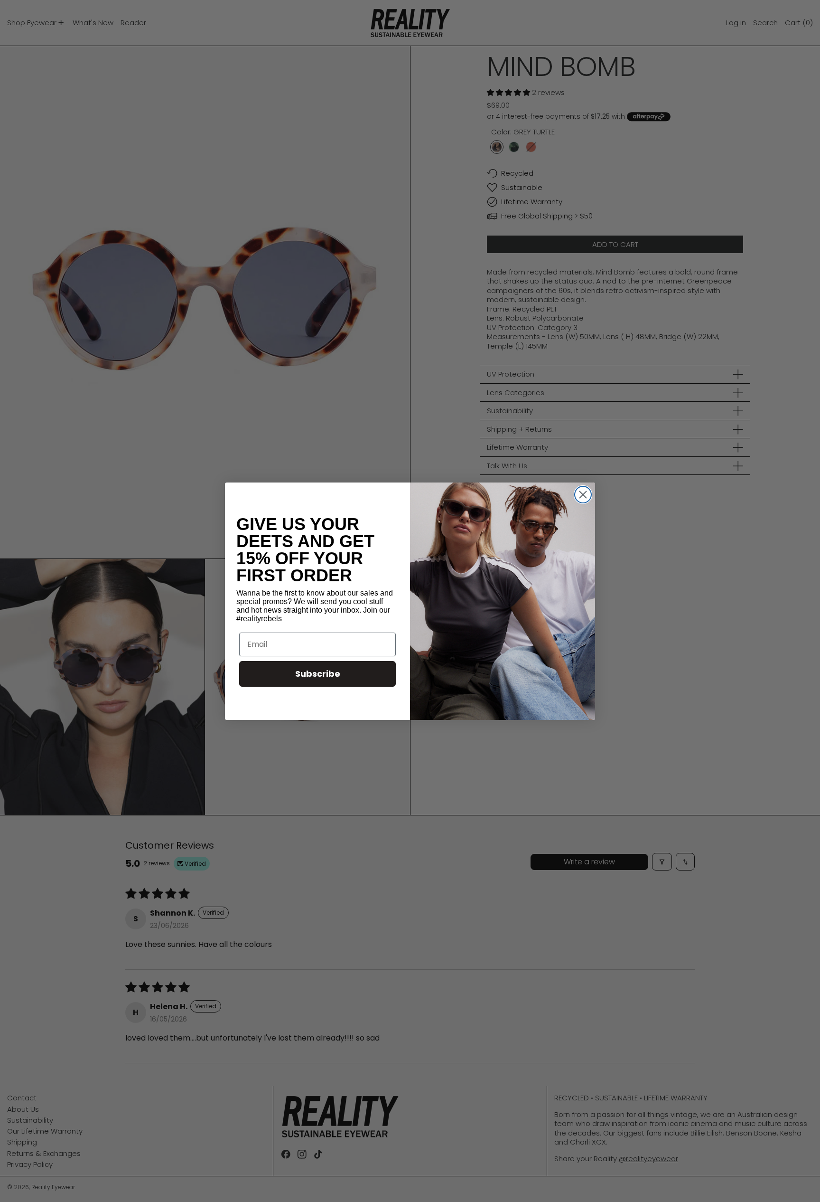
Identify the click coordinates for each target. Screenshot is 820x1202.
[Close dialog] (583, 494)
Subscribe (317, 674)
